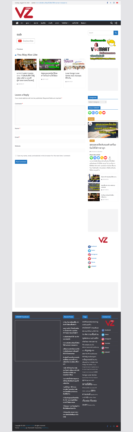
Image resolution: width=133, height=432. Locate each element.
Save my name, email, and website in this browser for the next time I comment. (43, 156)
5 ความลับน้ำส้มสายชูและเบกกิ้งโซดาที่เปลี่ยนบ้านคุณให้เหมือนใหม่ (71, 381)
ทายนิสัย (87, 384)
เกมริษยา (91, 397)
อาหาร (57, 23)
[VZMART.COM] (17, 23)
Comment (19, 104)
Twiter (93, 250)
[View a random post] (116, 23)
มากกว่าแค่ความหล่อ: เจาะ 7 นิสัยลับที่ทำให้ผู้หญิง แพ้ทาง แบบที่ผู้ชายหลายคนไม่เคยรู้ (26, 77)
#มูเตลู (88, 350)
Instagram (94, 254)
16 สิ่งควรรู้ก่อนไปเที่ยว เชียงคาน (107, 196)
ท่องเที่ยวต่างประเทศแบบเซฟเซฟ (108, 186)
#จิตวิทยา (85, 342)
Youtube (93, 258)
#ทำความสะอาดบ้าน (88, 347)
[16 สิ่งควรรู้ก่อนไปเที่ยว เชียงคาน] (94, 197)
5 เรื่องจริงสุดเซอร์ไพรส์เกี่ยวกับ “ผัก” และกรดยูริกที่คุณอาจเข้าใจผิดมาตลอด (71, 400)
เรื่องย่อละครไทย (91, 405)
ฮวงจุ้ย (86, 397)
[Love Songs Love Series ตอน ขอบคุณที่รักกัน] (74, 60)
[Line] (89, 112)
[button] (30, 23)
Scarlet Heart (85, 377)
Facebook (94, 246)
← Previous (19, 49)
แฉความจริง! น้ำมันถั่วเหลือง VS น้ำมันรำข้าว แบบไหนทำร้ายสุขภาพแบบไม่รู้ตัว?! (71, 330)
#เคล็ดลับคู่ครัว (92, 357)
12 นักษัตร (92, 362)
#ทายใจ (91, 345)
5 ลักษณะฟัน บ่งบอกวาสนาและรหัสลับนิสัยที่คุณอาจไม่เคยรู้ (70, 414)
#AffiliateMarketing (90, 322)
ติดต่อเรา (83, 23)
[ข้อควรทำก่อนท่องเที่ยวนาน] (94, 178)
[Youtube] (103, 112)
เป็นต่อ (94, 397)
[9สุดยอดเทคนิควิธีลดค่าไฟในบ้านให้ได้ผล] (50, 60)
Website (17, 146)
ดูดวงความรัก (90, 380)
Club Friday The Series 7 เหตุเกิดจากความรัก (90, 367)
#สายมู (84, 356)
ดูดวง (27, 23)
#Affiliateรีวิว (86, 325)
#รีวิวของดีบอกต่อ (92, 354)
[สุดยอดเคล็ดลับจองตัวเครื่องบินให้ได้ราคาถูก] (103, 130)
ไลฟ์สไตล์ (64, 23)
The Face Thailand (93, 377)
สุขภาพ (36, 23)
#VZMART (86, 327)
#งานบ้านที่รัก (93, 338)
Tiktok (93, 262)
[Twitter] (96, 112)
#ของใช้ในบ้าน (89, 331)
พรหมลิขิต (87, 387)
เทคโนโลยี (75, 23)
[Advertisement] (103, 79)
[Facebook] (93, 112)
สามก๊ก (50, 23)
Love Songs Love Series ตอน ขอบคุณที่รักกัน (73, 75)
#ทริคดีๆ (87, 345)
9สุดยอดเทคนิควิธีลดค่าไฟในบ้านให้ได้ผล (49, 74)
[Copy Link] (100, 112)
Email (17, 137)
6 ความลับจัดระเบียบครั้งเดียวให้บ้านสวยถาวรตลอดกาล (51, 3)
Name (17, 128)
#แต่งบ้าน (91, 359)
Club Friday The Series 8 (89, 369)
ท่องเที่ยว (43, 23)
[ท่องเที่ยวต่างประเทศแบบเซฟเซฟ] (94, 187)
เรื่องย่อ (85, 400)
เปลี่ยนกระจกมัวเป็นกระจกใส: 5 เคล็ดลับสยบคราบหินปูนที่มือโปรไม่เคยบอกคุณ (71, 351)
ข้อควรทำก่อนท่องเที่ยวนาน (108, 177)
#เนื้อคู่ (84, 360)
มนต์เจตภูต (88, 391)
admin (100, 151)
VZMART (93, 266)
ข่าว (22, 23)
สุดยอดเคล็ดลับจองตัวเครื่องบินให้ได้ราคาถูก (103, 146)
